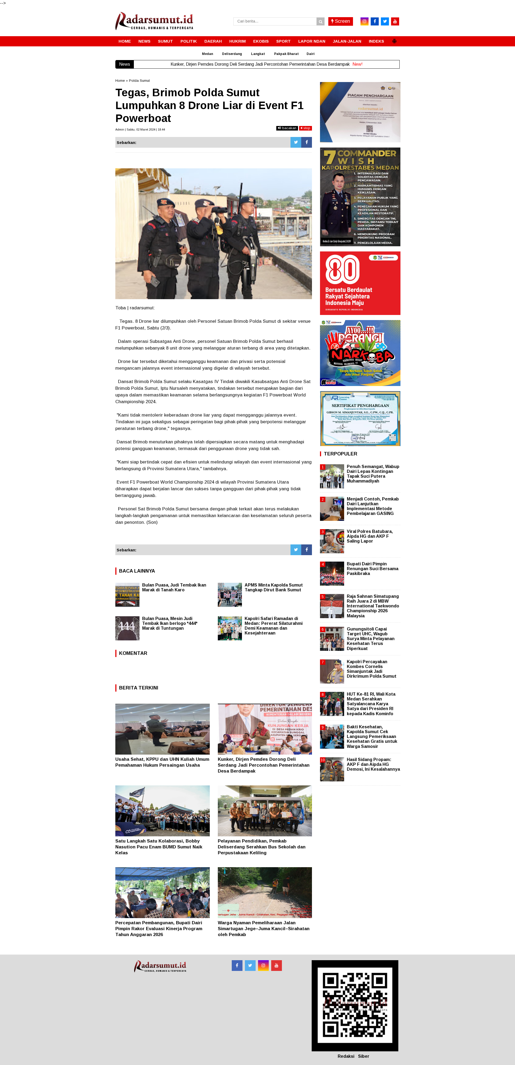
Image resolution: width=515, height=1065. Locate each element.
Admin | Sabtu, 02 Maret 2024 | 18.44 (140, 129)
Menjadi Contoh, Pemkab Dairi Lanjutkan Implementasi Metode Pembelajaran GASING (373, 506)
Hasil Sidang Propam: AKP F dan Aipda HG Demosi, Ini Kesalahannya (373, 764)
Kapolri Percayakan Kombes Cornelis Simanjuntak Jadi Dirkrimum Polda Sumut (371, 669)
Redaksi (346, 1056)
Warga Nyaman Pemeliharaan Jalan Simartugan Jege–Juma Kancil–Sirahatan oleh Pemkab (264, 928)
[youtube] (395, 21)
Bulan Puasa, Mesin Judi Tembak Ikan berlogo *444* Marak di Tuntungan (169, 623)
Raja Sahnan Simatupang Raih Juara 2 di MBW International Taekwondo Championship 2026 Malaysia (373, 606)
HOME (125, 41)
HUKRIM (237, 41)
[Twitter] (295, 142)
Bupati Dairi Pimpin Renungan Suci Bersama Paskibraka (372, 569)
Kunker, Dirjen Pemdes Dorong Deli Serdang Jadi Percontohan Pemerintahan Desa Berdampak (264, 765)
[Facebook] (306, 142)
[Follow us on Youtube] (276, 965)
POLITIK (189, 41)
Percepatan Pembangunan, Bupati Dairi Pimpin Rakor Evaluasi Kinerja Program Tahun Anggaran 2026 (158, 928)
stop (306, 128)
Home (120, 81)
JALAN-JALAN (347, 41)
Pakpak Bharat (286, 54)
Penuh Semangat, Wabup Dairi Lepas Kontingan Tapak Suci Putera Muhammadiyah (373, 474)
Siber (363, 1056)
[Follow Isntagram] (263, 965)
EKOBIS (261, 41)
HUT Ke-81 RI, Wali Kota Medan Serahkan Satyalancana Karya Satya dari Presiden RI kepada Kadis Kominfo (371, 704)
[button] (394, 39)
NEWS (144, 41)
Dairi (311, 54)
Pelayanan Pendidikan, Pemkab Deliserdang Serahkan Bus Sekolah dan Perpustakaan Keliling (262, 846)
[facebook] (375, 21)
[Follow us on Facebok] (237, 965)
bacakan (288, 128)
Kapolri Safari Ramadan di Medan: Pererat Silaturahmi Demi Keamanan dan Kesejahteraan (274, 625)
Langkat (258, 54)
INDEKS (376, 41)
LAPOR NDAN (311, 41)
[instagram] (364, 21)
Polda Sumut (139, 81)
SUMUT (165, 41)
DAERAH (213, 41)
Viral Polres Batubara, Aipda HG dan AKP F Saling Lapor (370, 536)
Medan (207, 54)
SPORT (283, 41)
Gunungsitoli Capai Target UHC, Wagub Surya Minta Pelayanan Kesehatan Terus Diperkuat (371, 639)
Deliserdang (232, 54)
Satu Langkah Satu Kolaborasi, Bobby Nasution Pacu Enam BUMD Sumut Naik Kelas (158, 846)
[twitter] (385, 21)
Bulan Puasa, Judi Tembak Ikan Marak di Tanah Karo (174, 587)
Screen (342, 21)
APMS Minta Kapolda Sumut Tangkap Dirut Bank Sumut (274, 587)
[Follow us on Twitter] (250, 965)
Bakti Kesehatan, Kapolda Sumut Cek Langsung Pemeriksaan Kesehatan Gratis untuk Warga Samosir (372, 737)
